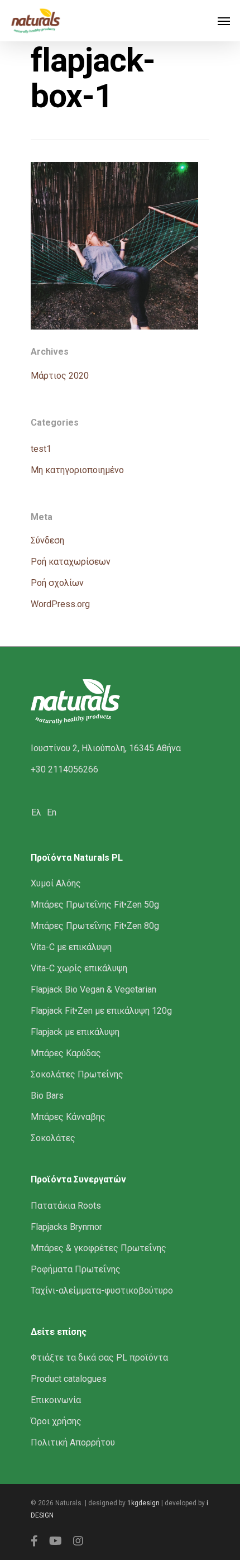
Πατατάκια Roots (66, 1205)
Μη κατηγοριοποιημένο (77, 470)
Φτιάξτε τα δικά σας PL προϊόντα (99, 1357)
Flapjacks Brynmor (66, 1227)
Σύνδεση (47, 540)
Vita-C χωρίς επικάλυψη (79, 968)
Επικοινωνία (56, 1400)
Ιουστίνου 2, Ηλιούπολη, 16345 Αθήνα (106, 748)
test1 (41, 448)
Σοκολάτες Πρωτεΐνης (77, 1074)
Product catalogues (69, 1378)
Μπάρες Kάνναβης (68, 1116)
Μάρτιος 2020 (60, 375)
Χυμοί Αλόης (56, 883)
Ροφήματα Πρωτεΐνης (76, 1269)
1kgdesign (143, 1503)
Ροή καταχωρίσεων (71, 561)
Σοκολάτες (53, 1138)
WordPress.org (60, 604)
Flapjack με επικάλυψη (75, 1032)
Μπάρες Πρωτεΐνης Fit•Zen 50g (95, 904)
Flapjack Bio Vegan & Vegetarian (93, 989)
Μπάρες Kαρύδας (66, 1053)
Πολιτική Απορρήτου (73, 1442)
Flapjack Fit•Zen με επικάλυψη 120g (101, 1010)
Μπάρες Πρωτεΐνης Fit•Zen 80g (95, 925)
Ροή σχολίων (57, 583)
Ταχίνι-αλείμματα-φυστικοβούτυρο (102, 1290)
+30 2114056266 (64, 769)
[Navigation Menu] (224, 20)
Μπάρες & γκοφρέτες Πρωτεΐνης (98, 1248)
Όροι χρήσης (56, 1421)
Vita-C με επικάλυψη (71, 947)
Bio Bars (47, 1095)
